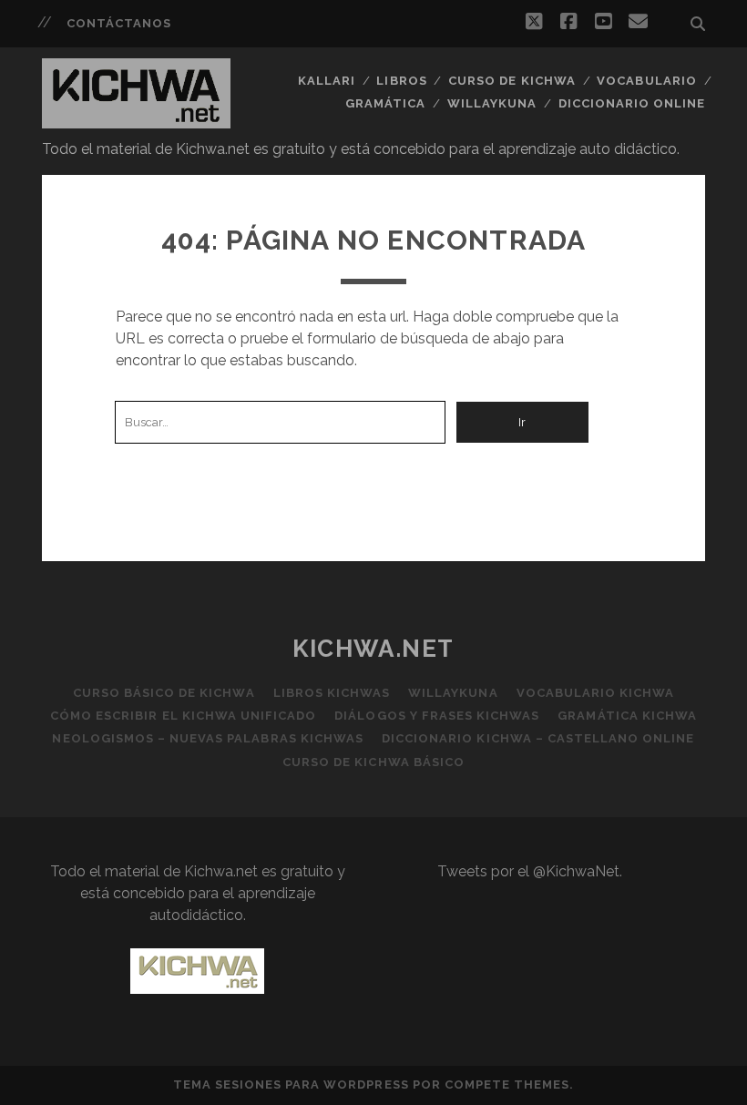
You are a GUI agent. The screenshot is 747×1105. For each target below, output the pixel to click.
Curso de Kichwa (512, 80)
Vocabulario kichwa (596, 693)
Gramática (385, 103)
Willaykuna (492, 103)
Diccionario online (632, 103)
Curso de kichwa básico (373, 762)
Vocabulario (646, 80)
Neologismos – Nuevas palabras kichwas (207, 738)
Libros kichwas (332, 693)
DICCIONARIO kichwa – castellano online (538, 738)
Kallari (326, 80)
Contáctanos (119, 23)
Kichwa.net (373, 648)
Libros (401, 80)
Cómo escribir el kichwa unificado (183, 715)
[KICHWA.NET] (136, 120)
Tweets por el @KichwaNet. (529, 871)
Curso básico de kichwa (164, 693)
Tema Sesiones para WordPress (291, 1084)
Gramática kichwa (627, 715)
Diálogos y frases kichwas (436, 715)
